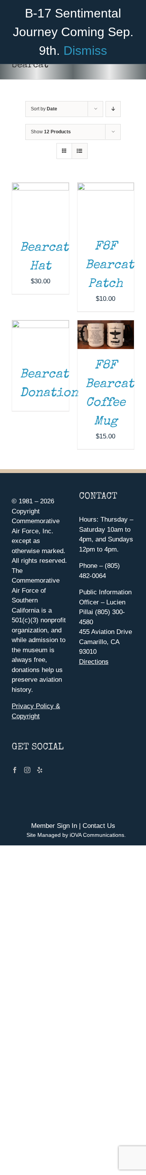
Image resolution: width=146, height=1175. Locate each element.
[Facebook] (15, 770)
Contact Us (99, 825)
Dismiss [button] (85, 51)
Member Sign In (54, 825)
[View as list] (79, 151)
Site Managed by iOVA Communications (75, 835)
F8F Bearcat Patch (109, 266)
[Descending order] (113, 109)
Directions (94, 661)
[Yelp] (40, 770)
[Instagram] (27, 770)
